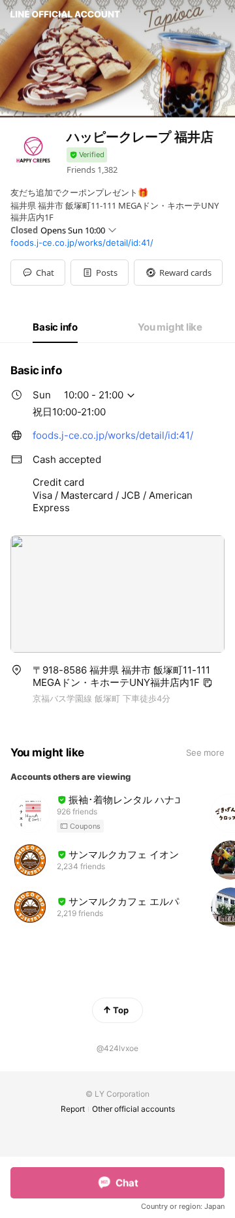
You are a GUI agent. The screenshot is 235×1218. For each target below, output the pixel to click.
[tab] (55, 327)
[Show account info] (87, 154)
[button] (99, 273)
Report (73, 1109)
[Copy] (207, 682)
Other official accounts (133, 1109)
